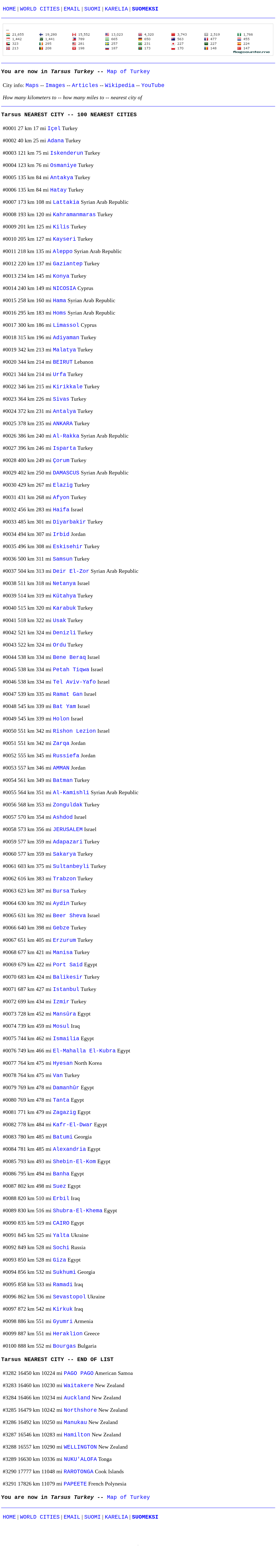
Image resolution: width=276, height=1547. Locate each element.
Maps (32, 85)
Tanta (61, 1100)
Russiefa (66, 756)
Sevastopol (69, 1297)
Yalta (61, 1235)
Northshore (80, 1410)
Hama (59, 301)
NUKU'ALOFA (80, 1459)
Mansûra (64, 1014)
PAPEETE (75, 1484)
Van (58, 1075)
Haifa (61, 510)
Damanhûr (66, 1088)
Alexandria (69, 1149)
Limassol (66, 325)
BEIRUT (63, 362)
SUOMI (92, 9)
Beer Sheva (69, 916)
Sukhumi (64, 1272)
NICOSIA (64, 288)
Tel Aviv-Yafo (74, 682)
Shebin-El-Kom (74, 1162)
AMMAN (61, 768)
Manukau (75, 1422)
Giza (59, 1260)
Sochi (61, 1248)
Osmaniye (63, 165)
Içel (54, 128)
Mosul (61, 1026)
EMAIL (72, 9)
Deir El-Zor (71, 571)
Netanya (64, 583)
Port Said (68, 965)
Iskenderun (66, 153)
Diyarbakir (69, 522)
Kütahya (64, 596)
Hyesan (63, 1063)
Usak (59, 620)
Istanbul (66, 989)
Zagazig (64, 1112)
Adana (55, 141)
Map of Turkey (128, 72)
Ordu (59, 645)
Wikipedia (120, 85)
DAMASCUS (66, 473)
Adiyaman (66, 338)
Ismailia (66, 1039)
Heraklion (68, 1334)
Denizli (64, 633)
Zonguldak (68, 805)
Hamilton (77, 1435)
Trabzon (64, 879)
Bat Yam (64, 706)
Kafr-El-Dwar (73, 1125)
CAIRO (61, 1223)
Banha (61, 1174)
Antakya (61, 178)
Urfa (59, 374)
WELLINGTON (80, 1447)
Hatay (58, 190)
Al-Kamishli (71, 793)
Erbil (61, 1198)
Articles (85, 85)
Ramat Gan (68, 694)
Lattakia (66, 202)
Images (55, 85)
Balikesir (68, 977)
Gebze (61, 928)
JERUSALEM (68, 829)
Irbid (61, 534)
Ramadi (63, 1285)
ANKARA (63, 424)
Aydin (61, 903)
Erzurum (64, 940)
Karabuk (64, 608)
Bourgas (64, 1346)
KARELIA (116, 9)
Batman (63, 780)
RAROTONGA (78, 1472)
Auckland (77, 1398)
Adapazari (68, 842)
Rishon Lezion (74, 731)
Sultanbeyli (71, 866)
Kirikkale (68, 387)
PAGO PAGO (79, 1373)
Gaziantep (68, 264)
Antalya (64, 411)
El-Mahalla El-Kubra (84, 1051)
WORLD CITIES (40, 9)
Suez (59, 1186)
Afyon (61, 497)
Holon (61, 719)
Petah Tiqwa (71, 670)
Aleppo (63, 251)
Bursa (61, 891)
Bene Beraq (69, 657)
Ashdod (63, 817)
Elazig (63, 485)
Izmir (61, 1002)
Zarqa (61, 743)
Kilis (61, 227)
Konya (61, 276)
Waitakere (79, 1386)
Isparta (64, 448)
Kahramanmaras (74, 215)
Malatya (64, 350)
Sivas (61, 399)
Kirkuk (63, 1309)
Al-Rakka (66, 436)
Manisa (63, 952)
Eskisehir (68, 547)
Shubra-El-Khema (77, 1211)
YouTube (152, 85)
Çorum (61, 460)
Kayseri (64, 239)
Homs (59, 313)
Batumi (63, 1137)
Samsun (63, 559)
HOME (9, 9)
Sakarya (64, 854)
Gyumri (63, 1321)
